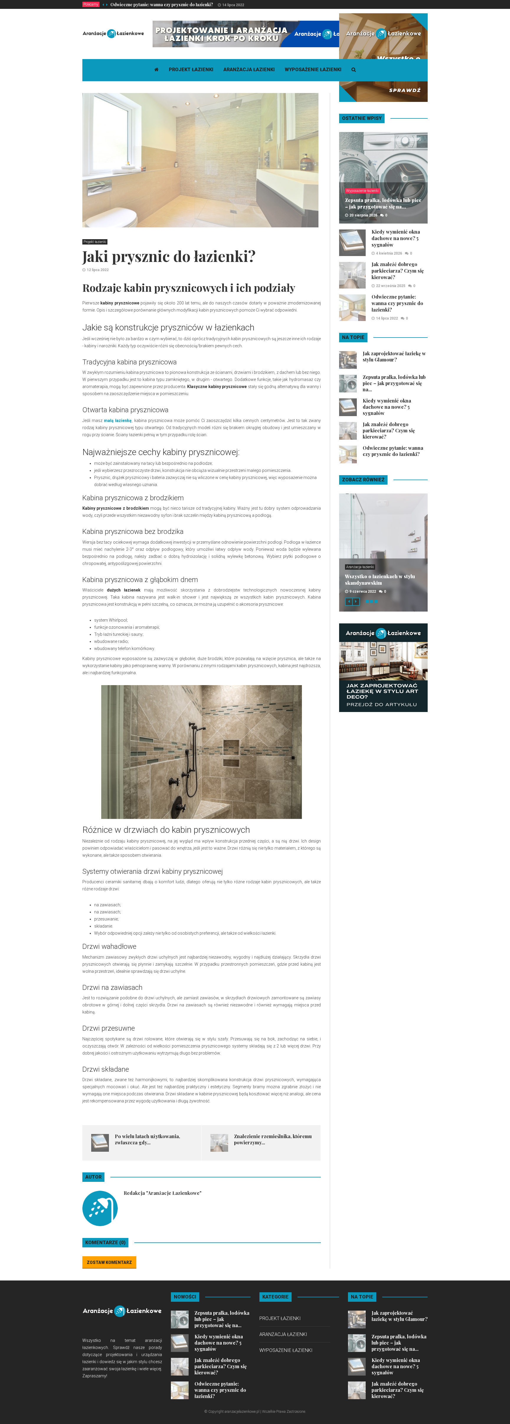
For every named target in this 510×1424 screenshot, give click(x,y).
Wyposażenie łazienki (313, 69)
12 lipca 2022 (98, 270)
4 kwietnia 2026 (389, 253)
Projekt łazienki (191, 69)
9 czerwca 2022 (362, 591)
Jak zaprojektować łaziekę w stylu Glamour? (394, 356)
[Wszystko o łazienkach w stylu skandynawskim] (383, 57)
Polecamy (91, 4)
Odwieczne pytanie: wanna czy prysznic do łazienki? (161, 4)
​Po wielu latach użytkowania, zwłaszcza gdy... (147, 1139)
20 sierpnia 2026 (363, 215)
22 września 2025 (390, 286)
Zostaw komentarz (109, 1262)
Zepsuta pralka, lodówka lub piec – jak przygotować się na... (383, 203)
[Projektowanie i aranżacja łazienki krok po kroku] (260, 33)
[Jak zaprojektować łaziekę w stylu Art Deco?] (383, 667)
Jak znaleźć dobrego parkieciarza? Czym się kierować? (398, 270)
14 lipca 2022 (233, 5)
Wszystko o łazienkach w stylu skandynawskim (380, 579)
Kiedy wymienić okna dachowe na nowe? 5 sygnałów (396, 238)
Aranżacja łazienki (249, 69)
